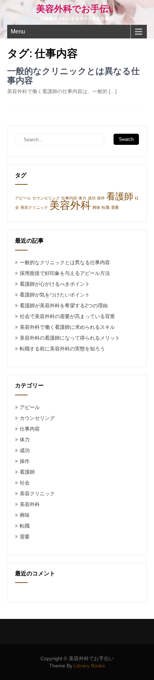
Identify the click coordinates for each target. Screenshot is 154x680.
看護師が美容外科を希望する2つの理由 (64, 305)
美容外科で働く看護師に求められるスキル (67, 327)
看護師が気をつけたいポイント (55, 295)
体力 (82, 198)
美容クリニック (34, 207)
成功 (92, 198)
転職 (106, 207)
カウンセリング (46, 198)
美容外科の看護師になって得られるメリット (70, 338)
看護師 (119, 196)
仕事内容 (69, 198)
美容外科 (70, 205)
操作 (101, 198)
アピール (23, 198)
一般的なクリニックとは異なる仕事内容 (73, 76)
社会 (25, 483)
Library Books (89, 665)
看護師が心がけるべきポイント (55, 284)
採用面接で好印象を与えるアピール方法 (65, 273)
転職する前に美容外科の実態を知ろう (62, 349)
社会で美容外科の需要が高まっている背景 (67, 316)
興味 (96, 207)
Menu (18, 31)
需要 (115, 207)
